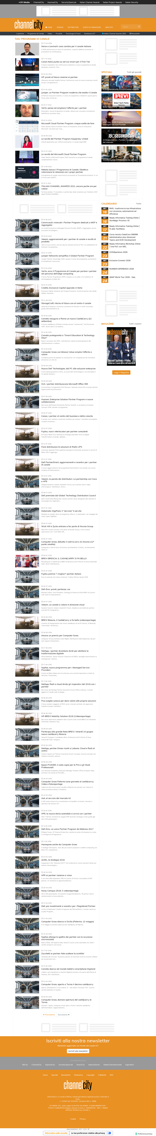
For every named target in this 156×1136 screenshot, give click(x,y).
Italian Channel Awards (89, 2)
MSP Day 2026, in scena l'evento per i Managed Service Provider (119, 123)
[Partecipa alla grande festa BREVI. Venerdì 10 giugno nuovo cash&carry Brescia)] (27, 734)
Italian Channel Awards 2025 (115, 34)
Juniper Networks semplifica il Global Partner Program (67, 255)
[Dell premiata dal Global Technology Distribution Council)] (27, 498)
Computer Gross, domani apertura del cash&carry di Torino (66, 1001)
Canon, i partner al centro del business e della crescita (67, 416)
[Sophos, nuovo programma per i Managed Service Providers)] (27, 670)
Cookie (73, 1119)
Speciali (54, 1075)
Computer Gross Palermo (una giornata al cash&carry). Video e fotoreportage (67, 782)
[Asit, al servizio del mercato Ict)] (27, 801)
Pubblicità (102, 1075)
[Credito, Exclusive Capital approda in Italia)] (27, 290)
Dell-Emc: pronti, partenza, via (55, 589)
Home (50, 27)
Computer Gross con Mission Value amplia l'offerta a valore (66, 353)
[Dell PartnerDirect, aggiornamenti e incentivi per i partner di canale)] (27, 465)
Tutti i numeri (135, 324)
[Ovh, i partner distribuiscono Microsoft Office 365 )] (27, 386)
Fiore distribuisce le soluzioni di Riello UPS (61, 447)
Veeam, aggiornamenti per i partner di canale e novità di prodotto (68, 240)
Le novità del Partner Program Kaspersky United (64, 138)
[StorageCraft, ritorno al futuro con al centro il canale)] (27, 306)
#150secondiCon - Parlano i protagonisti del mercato (120, 141)
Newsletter (135, 34)
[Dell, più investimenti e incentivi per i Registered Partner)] (27, 909)
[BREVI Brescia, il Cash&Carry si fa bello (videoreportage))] (27, 623)
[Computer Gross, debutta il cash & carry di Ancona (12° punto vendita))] (27, 544)
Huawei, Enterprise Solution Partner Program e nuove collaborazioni (67, 400)
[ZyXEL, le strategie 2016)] (27, 862)
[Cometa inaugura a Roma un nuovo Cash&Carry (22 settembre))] (27, 321)
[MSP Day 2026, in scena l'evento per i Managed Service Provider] (121, 119)
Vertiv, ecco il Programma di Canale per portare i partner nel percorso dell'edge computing (69, 272)
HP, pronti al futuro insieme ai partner (59, 77)
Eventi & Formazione (92, 27)
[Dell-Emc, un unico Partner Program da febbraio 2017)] (27, 832)
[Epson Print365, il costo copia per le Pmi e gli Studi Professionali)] (27, 767)
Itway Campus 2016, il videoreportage (59, 890)
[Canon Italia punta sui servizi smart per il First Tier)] (27, 64)
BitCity (25, 1064)
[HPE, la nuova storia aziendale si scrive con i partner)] (27, 816)
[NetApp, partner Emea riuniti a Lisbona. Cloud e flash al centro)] (27, 751)
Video (50, 34)
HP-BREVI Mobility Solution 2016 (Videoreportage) (66, 716)
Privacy (83, 1119)
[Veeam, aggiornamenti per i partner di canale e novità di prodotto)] (27, 242)
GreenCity (81, 1064)
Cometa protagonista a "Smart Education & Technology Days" (68, 336)
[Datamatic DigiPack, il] (27, 513)
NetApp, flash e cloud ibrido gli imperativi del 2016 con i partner (68, 685)
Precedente (50, 1014)
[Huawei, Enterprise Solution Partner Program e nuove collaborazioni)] (27, 402)
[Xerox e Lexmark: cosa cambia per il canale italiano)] (27, 49)
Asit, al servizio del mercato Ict (56, 798)
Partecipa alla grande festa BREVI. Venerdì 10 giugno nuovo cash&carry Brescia (67, 732)
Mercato (109, 27)
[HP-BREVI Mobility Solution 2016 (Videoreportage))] (27, 719)
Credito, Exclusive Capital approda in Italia (61, 287)
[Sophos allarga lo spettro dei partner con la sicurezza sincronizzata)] (27, 939)
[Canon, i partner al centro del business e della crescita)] (27, 419)
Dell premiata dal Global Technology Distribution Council (68, 495)
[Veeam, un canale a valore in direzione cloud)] (27, 607)
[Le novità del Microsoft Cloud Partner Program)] (27, 157)
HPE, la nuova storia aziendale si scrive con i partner (66, 813)
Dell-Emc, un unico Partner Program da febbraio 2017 (67, 829)
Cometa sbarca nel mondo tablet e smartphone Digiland (68, 969)
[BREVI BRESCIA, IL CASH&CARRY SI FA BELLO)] (27, 561)
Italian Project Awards (112, 2)
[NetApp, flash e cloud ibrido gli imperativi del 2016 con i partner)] (27, 687)
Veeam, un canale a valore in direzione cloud (62, 604)
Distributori (73, 27)
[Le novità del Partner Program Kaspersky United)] (27, 141)
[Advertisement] (78, 1028)
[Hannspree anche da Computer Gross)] (27, 847)
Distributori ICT (89, 34)
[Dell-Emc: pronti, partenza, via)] (27, 592)
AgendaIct (129, 1064)
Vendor (60, 27)
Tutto (138, 203)
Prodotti (59, 34)
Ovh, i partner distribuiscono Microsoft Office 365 (64, 384)
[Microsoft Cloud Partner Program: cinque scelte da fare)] (27, 126)
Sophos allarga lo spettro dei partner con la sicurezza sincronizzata (66, 938)
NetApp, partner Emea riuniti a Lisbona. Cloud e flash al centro (68, 749)
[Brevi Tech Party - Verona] (121, 101)
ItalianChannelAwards (112, 1064)
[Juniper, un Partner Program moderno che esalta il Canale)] (27, 95)
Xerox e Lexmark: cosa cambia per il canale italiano (66, 46)
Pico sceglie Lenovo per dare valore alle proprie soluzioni (68, 700)
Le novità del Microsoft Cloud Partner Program (63, 154)
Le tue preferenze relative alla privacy (88, 1133)
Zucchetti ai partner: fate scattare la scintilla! (62, 953)
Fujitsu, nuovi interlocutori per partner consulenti (64, 431)
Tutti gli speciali (134, 72)
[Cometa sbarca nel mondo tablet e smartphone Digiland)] (27, 971)
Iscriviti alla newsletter (78, 1051)
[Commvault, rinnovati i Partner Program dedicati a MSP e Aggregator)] (27, 225)
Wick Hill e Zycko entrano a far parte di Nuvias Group (67, 526)
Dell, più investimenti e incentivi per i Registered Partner (68, 906)
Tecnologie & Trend (73, 34)
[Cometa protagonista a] (27, 338)
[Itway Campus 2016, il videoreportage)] (27, 893)
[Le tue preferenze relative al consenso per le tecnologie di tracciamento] (144, 1134)
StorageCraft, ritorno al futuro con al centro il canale (66, 303)
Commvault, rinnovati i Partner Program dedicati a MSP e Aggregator (69, 223)
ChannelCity (38, 2)
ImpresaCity (53, 2)
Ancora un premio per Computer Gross (59, 635)
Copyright (91, 1075)
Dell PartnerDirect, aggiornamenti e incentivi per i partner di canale (69, 463)
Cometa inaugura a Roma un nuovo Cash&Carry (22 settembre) (66, 319)
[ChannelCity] (29, 25)
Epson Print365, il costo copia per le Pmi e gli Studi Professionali (65, 766)
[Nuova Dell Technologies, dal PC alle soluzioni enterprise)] (27, 371)
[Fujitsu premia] (27, 576)
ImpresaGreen (94, 1064)
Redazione (78, 1075)
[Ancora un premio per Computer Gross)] (27, 638)
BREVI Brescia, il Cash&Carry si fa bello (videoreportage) (68, 620)
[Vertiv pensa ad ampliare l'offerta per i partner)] (27, 111)
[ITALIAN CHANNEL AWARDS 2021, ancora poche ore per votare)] (27, 189)
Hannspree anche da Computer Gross (59, 844)
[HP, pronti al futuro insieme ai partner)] (27, 80)
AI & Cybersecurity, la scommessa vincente (121, 89)
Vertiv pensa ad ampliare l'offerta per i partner (64, 108)
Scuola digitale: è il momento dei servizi (119, 160)
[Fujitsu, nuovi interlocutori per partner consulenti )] (27, 434)
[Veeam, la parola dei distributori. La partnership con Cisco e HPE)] (27, 481)
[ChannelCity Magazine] (121, 346)
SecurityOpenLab (68, 2)
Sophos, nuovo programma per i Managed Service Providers (65, 668)
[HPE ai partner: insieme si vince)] (27, 878)
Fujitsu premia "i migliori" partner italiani (61, 574)
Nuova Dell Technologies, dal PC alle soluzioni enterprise (68, 368)
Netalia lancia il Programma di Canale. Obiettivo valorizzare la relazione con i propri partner (64, 170)
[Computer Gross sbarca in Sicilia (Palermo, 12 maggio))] (27, 924)
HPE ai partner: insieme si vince (56, 875)
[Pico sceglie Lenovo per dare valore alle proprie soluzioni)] (27, 703)
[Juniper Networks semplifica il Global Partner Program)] (27, 258)
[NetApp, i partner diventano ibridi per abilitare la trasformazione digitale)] (27, 653)
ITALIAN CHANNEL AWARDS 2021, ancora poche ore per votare (69, 187)
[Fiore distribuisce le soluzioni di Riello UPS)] (27, 449)
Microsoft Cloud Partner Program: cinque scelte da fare (67, 123)
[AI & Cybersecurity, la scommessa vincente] (121, 83)
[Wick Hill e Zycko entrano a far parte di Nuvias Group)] (27, 529)
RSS (111, 1075)
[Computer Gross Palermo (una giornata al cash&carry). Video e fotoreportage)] (27, 784)
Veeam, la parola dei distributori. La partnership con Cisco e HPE (69, 480)
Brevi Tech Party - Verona (114, 107)
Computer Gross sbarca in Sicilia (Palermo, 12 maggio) (67, 921)
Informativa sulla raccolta (56, 1133)
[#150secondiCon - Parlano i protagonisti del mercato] (121, 137)
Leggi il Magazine (121, 372)
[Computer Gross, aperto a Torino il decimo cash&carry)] (27, 987)
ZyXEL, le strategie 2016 (53, 860)
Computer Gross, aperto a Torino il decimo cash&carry (67, 984)
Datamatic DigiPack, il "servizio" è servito (61, 511)
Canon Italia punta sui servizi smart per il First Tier (65, 61)
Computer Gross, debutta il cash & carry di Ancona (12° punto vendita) (67, 543)
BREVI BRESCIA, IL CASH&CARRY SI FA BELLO (64, 558)
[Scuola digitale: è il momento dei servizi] (121, 154)
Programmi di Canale (36, 34)
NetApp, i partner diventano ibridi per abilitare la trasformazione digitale (65, 652)
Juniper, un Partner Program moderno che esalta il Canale (69, 92)
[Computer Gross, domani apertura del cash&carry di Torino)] (27, 1002)
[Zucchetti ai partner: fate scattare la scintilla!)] (27, 956)
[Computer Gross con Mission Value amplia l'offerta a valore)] (27, 354)
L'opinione (20, 34)
